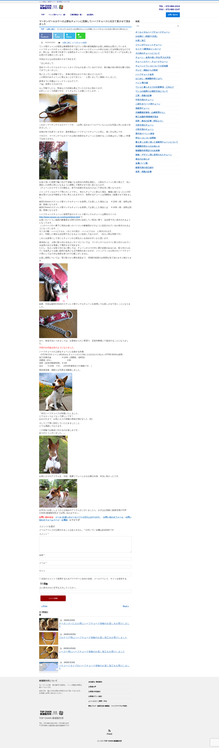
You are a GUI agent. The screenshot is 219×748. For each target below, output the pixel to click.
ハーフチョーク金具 (79, 42)
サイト (42, 571)
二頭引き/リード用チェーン (147, 104)
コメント (44, 534)
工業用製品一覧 (76, 15)
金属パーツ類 (141, 163)
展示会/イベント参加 (144, 133)
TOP (43, 15)
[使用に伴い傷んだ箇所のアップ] (53, 282)
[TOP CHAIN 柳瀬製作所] (52, 6)
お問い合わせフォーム (113, 517)
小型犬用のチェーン (144, 129)
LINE (80, 37)
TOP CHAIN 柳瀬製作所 (113, 741)
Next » (126, 606)
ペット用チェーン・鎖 (57, 15)
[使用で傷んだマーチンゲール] (58, 108)
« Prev (44, 606)
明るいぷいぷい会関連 (145, 138)
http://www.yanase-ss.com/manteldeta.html (59, 217)
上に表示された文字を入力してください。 (58, 588)
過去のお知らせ (142, 159)
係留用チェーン (142, 108)
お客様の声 (92, 686)
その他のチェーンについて (147, 53)
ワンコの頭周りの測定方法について (151, 91)
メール (43, 563)
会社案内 (90, 15)
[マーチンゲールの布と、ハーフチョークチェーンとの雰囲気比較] (58, 324)
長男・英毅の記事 (143, 172)
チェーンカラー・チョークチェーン (151, 62)
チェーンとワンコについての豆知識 (151, 66)
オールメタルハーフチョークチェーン (152, 32)
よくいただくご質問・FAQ (97, 701)
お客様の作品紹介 (94, 691)
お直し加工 (66, 42)
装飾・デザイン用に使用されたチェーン (153, 155)
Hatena (68, 37)
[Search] (178, 26)
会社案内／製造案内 (95, 682)
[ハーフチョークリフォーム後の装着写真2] (55, 392)
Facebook (44, 37)
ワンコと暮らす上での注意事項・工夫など (154, 87)
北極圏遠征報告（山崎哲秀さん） (150, 112)
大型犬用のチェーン (144, 125)
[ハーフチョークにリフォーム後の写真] (53, 454)
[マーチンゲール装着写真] (53, 160)
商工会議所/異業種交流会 (146, 117)
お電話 (64, 520)
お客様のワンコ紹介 (95, 696)
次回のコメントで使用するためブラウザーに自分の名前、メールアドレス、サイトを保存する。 (85, 579)
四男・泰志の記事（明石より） (149, 121)
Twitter (57, 37)
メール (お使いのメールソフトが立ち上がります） (78, 517)
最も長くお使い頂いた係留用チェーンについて (156, 142)
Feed (109, 734)
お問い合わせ (173, 15)
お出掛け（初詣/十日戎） (146, 36)
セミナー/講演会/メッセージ (148, 49)
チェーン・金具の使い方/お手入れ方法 (152, 57)
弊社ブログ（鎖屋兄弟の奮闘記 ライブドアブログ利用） (108, 706)
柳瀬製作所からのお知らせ (147, 146)
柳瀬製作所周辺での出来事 (147, 150)
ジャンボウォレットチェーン (148, 45)
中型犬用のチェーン (144, 100)
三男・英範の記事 (143, 95)
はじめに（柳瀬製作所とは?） (149, 79)
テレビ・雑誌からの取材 (146, 70)
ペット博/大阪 (141, 83)
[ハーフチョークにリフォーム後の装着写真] (58, 493)
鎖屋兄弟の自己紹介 (144, 167)
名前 (41, 555)
